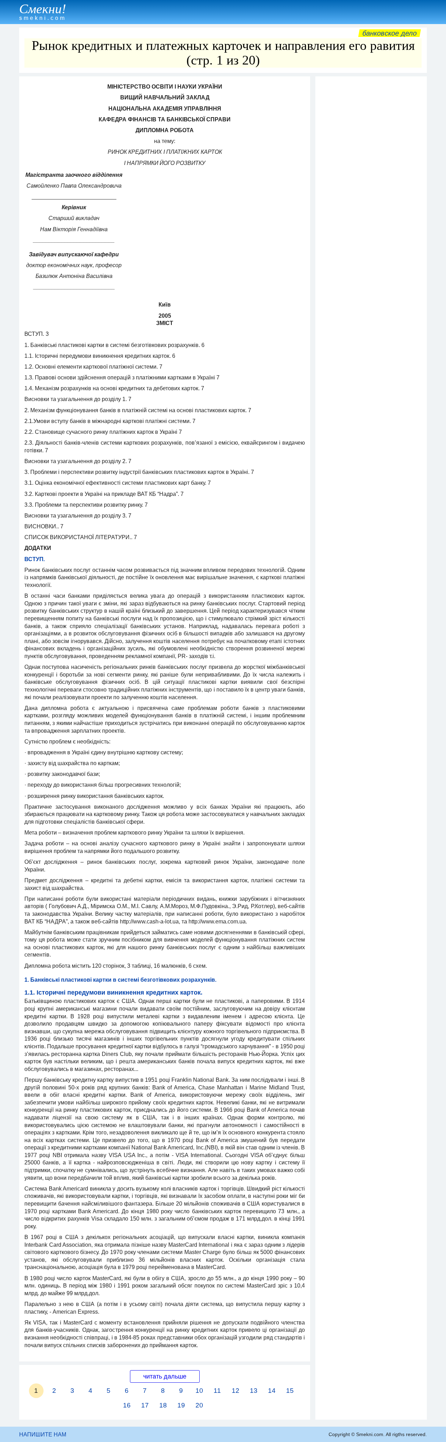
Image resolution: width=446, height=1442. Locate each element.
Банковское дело (389, 33)
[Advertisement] (371, 184)
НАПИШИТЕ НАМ (42, 1434)
